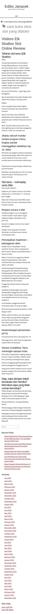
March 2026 (8, 484)
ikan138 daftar (8, 610)
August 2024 (8, 539)
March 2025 (8, 519)
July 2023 (7, 577)
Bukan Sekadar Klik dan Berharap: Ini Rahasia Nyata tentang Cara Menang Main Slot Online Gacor (17, 466)
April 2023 (8, 586)
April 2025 (8, 516)
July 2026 (7, 478)
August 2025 (8, 504)
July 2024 (7, 542)
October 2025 (9, 499)
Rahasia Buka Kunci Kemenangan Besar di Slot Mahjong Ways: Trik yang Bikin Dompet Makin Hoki (18, 438)
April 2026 (8, 481)
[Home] (2, 21)
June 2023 (8, 580)
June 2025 (8, 510)
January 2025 (9, 525)
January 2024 (9, 560)
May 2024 (7, 548)
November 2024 (10, 531)
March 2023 (8, 589)
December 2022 (10, 598)
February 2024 (9, 557)
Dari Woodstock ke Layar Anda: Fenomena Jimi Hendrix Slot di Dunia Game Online (17, 459)
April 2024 (8, 551)
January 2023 (9, 595)
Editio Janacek (16, 6)
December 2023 (10, 563)
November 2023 (10, 566)
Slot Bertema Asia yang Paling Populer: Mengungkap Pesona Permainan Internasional (18, 446)
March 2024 (8, 554)
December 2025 (10, 493)
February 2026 (9, 487)
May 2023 (7, 583)
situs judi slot (7, 607)
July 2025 (7, 507)
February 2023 (9, 592)
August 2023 (8, 575)
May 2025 (7, 513)
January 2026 (9, 490)
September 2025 (10, 501)
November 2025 (10, 496)
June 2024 (8, 545)
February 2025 (9, 522)
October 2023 (9, 569)
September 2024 (10, 537)
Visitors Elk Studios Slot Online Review (13, 43)
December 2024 (10, 528)
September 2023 (10, 572)
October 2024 (9, 534)
